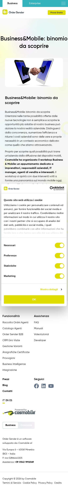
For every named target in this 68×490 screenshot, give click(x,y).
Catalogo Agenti (12, 328)
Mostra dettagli (49, 289)
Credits (58, 483)
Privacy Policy (45, 483)
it (3, 400)
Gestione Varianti (12, 346)
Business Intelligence (14, 364)
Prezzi (5, 379)
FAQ (36, 322)
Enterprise (35, 3)
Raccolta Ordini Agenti (15, 322)
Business (12, 3)
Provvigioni (8, 358)
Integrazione (9, 370)
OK (34, 299)
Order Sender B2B (12, 334)
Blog (5, 385)
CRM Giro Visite (11, 340)
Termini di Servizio (11, 483)
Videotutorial (41, 334)
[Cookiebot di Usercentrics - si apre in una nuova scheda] (49, 188)
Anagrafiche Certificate (16, 352)
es (10, 400)
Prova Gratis (57, 12)
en (7, 400)
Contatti (7, 391)
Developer (40, 340)
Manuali (38, 328)
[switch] (59, 255)
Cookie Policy (30, 483)
